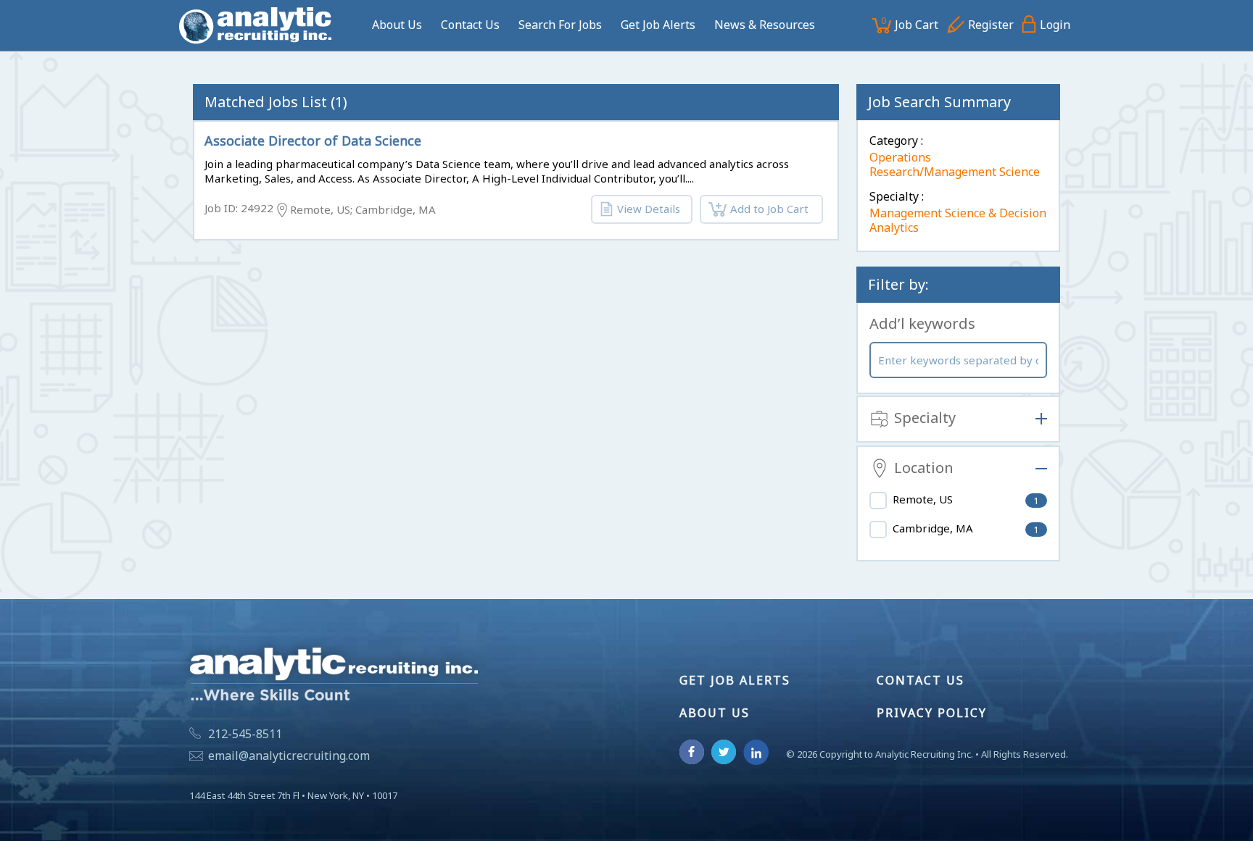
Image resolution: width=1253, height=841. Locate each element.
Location (924, 468)
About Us (397, 25)
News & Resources (764, 25)
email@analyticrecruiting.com (289, 755)
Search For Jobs (560, 25)
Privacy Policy (932, 713)
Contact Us (470, 25)
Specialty (925, 418)
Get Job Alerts (658, 25)
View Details (648, 208)
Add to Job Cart (769, 208)
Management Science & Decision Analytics (957, 220)
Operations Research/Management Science (954, 164)
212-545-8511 (245, 734)
